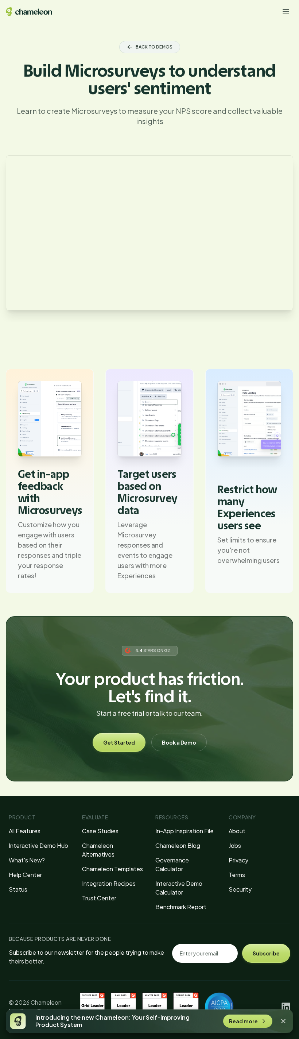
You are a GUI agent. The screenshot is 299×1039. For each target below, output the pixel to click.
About (237, 831)
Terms (237, 874)
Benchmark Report (180, 907)
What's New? (27, 860)
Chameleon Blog (177, 845)
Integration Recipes (109, 883)
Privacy (238, 860)
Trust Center (99, 898)
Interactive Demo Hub (38, 845)
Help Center (25, 874)
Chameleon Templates (112, 869)
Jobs (235, 845)
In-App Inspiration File (184, 831)
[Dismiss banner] (283, 1021)
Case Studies (100, 831)
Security (240, 889)
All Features (24, 831)
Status (18, 889)
